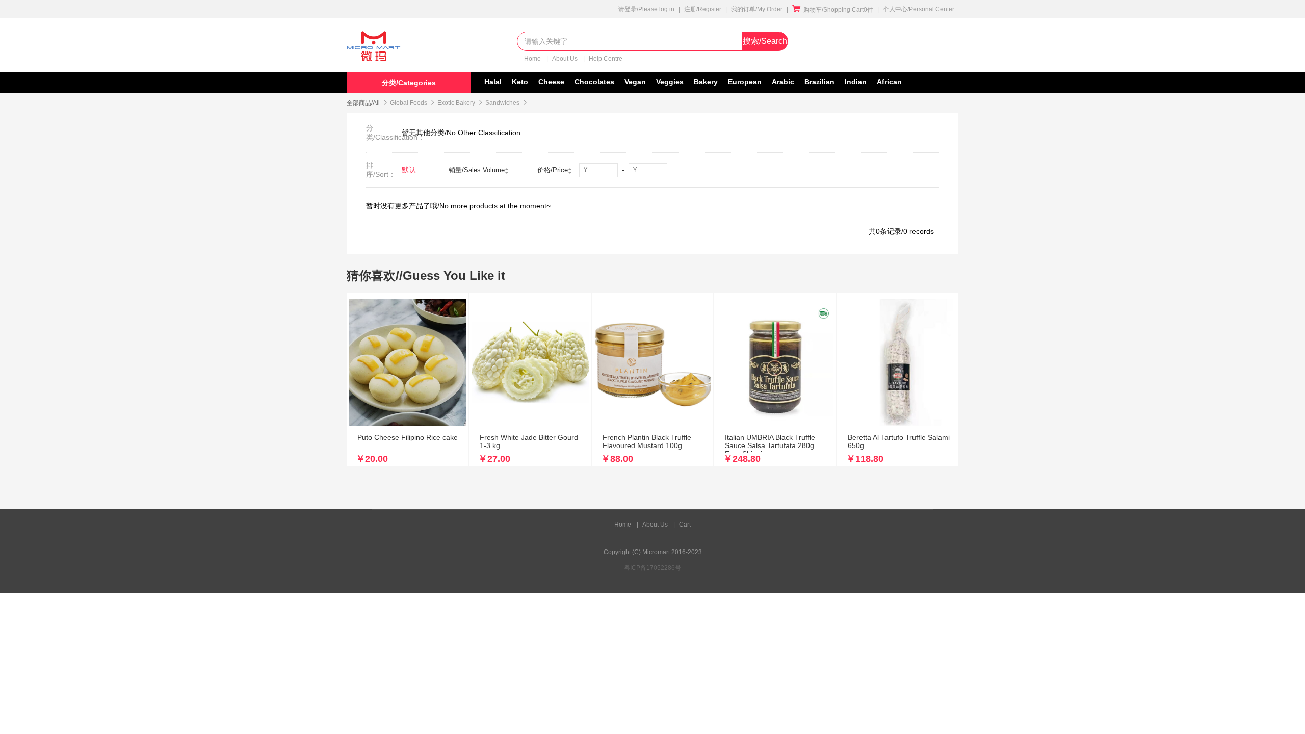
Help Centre (605, 58)
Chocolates (594, 81)
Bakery (706, 81)
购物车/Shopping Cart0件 (832, 9)
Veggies (670, 81)
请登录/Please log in (646, 9)
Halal (493, 81)
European (745, 81)
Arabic (783, 81)
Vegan (635, 81)
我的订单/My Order (756, 9)
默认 (409, 170)
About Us (565, 58)
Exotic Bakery (456, 103)
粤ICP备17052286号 (652, 567)
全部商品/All (363, 103)
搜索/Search (765, 41)
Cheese (551, 81)
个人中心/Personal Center (918, 9)
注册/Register (702, 9)
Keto (520, 81)
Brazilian (819, 81)
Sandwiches (502, 103)
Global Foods (408, 103)
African (889, 81)
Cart (685, 524)
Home (533, 58)
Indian (856, 81)
